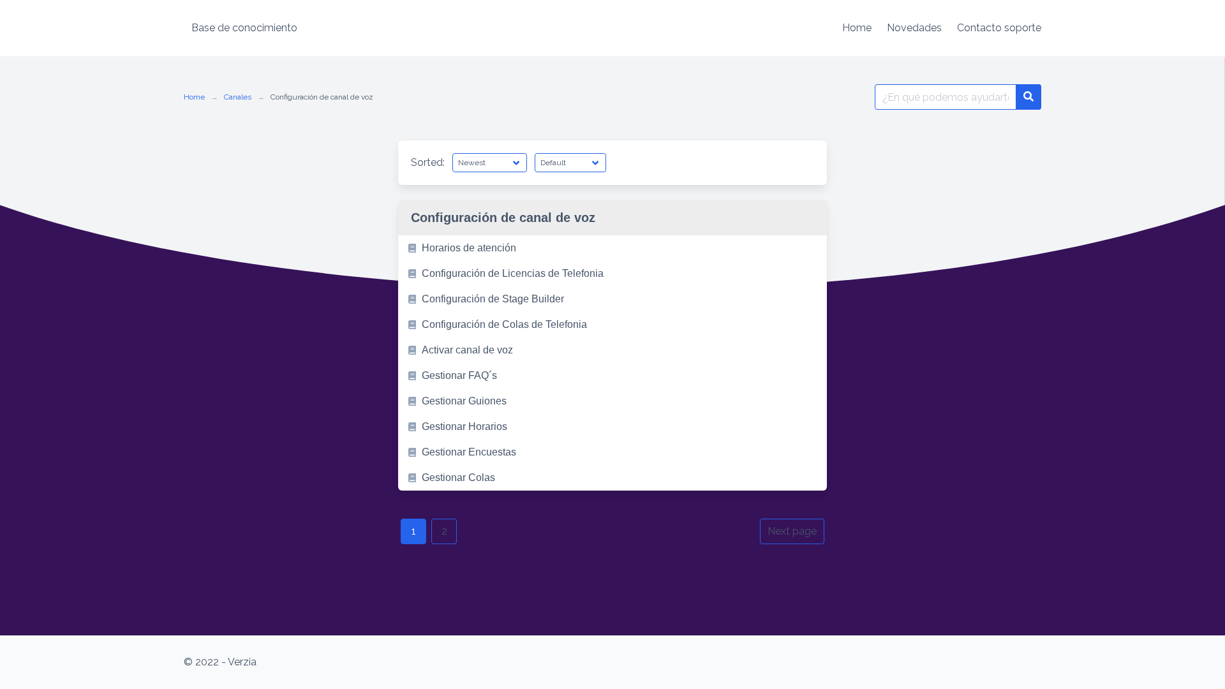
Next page (792, 531)
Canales (237, 97)
